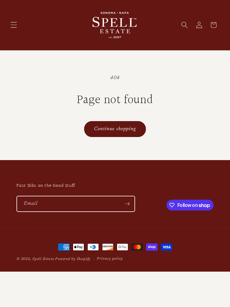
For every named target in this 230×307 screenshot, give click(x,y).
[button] (14, 25)
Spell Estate (43, 259)
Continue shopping (115, 129)
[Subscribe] (127, 204)
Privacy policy (110, 259)
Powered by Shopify (72, 259)
